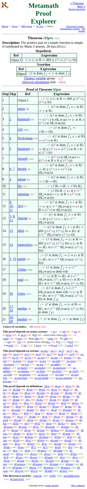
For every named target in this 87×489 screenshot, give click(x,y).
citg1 (70, 345)
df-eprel (67, 409)
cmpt (6, 338)
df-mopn (17, 467)
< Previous (77, 3)
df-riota (22, 426)
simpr (21, 109)
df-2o (42, 433)
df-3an (16, 389)
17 (11, 306)
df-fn (15, 423)
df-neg (72, 443)
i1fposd (37, 475)
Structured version (75, 26)
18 (11, 293)
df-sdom (43, 437)
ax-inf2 (56, 361)
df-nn (21, 447)
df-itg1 (63, 470)
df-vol (34, 470)
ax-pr (30, 361)
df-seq (19, 457)
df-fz (60, 454)
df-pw (75, 403)
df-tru (29, 389)
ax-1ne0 (73, 371)
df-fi (69, 437)
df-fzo (73, 454)
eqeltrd (22, 319)
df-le (44, 443)
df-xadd (57, 450)
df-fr (26, 413)
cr (59, 342)
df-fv (73, 423)
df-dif (66, 399)
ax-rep (54, 357)
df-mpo (65, 426)
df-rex (53, 396)
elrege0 (22, 159)
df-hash (48, 457)
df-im (7, 460)
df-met (69, 464)
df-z (70, 447)
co (48, 342)
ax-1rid (8, 374)
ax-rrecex (43, 374)
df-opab (15, 409)
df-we (49, 413)
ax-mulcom (59, 367)
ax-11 (15, 357)
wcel (23, 335)
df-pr (18, 406)
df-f (26, 423)
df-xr (17, 443)
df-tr (42, 409)
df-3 (45, 447)
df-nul (51, 403)
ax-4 (15, 354)
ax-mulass (23, 371)
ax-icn (40, 364)
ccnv (19, 338)
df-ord (17, 420)
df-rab (16, 399)
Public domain (52, 485)
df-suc (56, 420)
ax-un (42, 361)
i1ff (20, 129)
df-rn (45, 416)
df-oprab (50, 426)
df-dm (32, 416)
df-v (28, 399)
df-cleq (55, 393)
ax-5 (27, 354)
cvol (54, 345)
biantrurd (24, 119)
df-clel (68, 393)
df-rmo (66, 396)
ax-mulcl (22, 367)
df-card (54, 440)
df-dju (40, 440)
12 (11, 220)
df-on (30, 420)
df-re (75, 457)
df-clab (41, 393)
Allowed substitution (35, 82)
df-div (7, 447)
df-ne (16, 396)
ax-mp (44, 350)
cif (35, 335)
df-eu (27, 393)
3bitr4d (22, 218)
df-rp (27, 450)
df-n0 (58, 447)
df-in (15, 403)
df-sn (6, 406)
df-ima (69, 416)
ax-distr (40, 371)
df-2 (33, 447)
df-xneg (41, 450)
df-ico (33, 454)
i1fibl (52, 475)
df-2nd (41, 430)
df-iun (68, 406)
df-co (20, 416)
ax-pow (17, 361)
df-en (16, 437)
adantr (22, 179)
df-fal (42, 389)
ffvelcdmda (25, 138)
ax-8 (60, 354)
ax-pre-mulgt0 (64, 378)
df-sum (65, 460)
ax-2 (61, 350)
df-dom (29, 437)
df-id (54, 409)
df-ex (54, 389)
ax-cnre (59, 374)
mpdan (22, 308)
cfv (19, 342)
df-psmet (37, 464)
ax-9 (71, 354)
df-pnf (67, 440)
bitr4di (22, 169)
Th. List (39, 26)
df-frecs (55, 430)
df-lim (42, 420)
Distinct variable (35, 78)
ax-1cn (25, 364)
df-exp (33, 457)
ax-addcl (56, 364)
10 (11, 206)
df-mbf (48, 470)
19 (11, 310)
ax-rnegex (24, 374)
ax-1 (53, 350)
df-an (58, 386)
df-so (15, 413)
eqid (20, 279)
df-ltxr (30, 443)
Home (15, 26)
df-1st (27, 430)
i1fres (21, 293)
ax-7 (49, 354)
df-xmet (54, 464)
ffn (20, 186)
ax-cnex (71, 361)
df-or (68, 386)
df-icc (47, 454)
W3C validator (78, 485)
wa (75, 331)
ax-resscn (9, 364)
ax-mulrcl (40, 367)
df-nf (66, 389)
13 (11, 231)
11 (11, 210)
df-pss (38, 403)
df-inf (16, 440)
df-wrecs (70, 430)
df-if (63, 403)
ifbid (21, 231)
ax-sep (67, 357)
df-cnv (7, 416)
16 (11, 317)
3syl (20, 206)
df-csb (52, 399)
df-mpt (30, 409)
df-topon (48, 467)
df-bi (47, 386)
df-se (37, 413)
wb (64, 331)
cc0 (71, 342)
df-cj (62, 457)
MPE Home (26, 26)
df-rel (74, 413)
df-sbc (39, 399)
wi (54, 331)
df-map (67, 433)
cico (38, 345)
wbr (65, 335)
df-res (57, 416)
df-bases (65, 467)
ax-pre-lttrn (20, 378)
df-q (15, 450)
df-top (32, 467)
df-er (53, 433)
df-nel (28, 396)
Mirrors (5, 26)
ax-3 (69, 350)
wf (9, 342)
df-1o (30, 433)
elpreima (23, 194)
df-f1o (61, 423)
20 (11, 321)
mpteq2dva (25, 245)
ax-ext (41, 357)
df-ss (26, 403)
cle (25, 345)
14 (11, 245)
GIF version (81, 30)
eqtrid (21, 259)
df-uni (42, 406)
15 (14, 259)
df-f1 (37, 423)
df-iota (69, 420)
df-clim (50, 460)
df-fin (57, 437)
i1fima (22, 269)
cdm (36, 338)
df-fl (6, 457)
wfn (66, 338)
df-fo (49, 423)
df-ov (36, 426)
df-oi (28, 440)
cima (50, 338)
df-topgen (19, 464)
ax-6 (38, 354)
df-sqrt (20, 460)
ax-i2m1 (57, 371)
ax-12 (28, 357)
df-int (55, 406)
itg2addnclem (71, 475)
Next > (81, 6)
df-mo (15, 393)
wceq (8, 335)
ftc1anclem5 (17, 479)
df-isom (8, 426)
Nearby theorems (77, 9)
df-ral (41, 396)
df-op (30, 406)
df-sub (57, 443)
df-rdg (17, 433)
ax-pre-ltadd (41, 378)
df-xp (62, 413)
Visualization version (70, 29)
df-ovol (19, 470)
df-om (14, 430)
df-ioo (19, 454)
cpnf (10, 345)
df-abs (34, 460)
